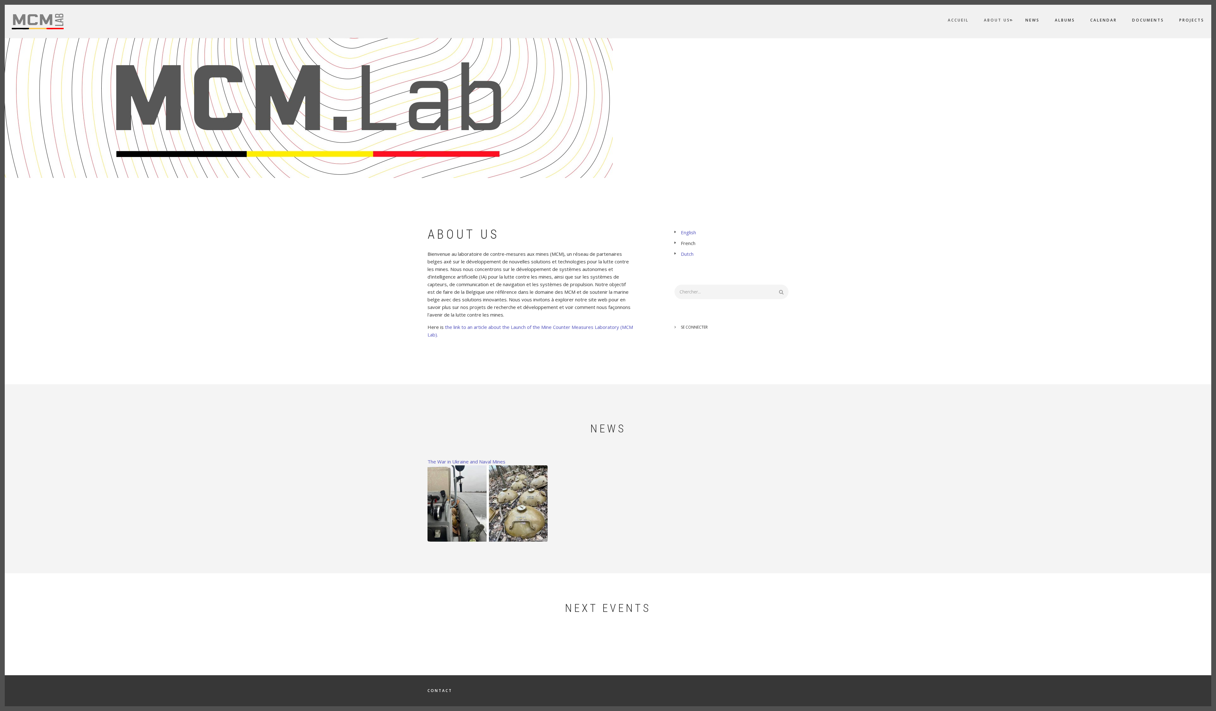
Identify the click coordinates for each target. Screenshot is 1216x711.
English (688, 232)
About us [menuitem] (998, 21)
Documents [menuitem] (1148, 20)
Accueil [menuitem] (958, 20)
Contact (440, 690)
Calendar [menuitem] (1103, 20)
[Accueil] (37, 20)
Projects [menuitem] (1191, 20)
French (688, 243)
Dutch (687, 254)
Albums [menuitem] (1065, 20)
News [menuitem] (1032, 20)
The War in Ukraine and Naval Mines (466, 461)
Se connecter (694, 327)
